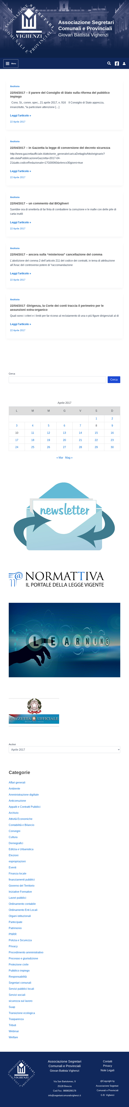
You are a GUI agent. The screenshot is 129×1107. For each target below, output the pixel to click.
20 (64, 440)
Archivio (15, 86)
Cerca (12, 373)
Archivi (12, 744)
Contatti (107, 1061)
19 (48, 440)
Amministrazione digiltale (24, 794)
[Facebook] (117, 63)
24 (16, 447)
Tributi (12, 1025)
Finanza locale (17, 873)
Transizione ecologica (22, 1013)
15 (96, 432)
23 (112, 440)
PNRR (13, 934)
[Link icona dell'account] (124, 63)
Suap (12, 1007)
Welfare (13, 1037)
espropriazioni (17, 861)
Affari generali (17, 782)
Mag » (69, 457)
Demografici (16, 843)
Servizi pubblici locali (21, 988)
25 (32, 447)
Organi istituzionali (20, 916)
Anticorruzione (17, 800)
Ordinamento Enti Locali (23, 909)
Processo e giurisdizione (23, 958)
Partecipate (15, 922)
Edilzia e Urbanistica (21, 849)
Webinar (14, 1031)
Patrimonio (15, 928)
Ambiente (14, 788)
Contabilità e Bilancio (21, 825)
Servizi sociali (17, 994)
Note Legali (107, 1070)
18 (32, 440)
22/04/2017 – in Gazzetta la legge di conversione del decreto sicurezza (60, 147)
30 (112, 447)
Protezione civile (19, 964)
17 (16, 440)
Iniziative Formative (20, 891)
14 (80, 432)
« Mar (59, 457)
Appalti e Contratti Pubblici (24, 806)
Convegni (14, 831)
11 (32, 432)
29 (96, 447)
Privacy (13, 946)
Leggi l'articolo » (20, 116)
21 (80, 440)
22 (96, 440)
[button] (109, 63)
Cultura (13, 837)
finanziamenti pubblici (22, 879)
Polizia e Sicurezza (20, 940)
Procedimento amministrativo (26, 952)
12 (48, 432)
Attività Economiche (20, 818)
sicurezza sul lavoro (20, 1000)
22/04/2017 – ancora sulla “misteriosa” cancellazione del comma (56, 254)
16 (112, 432)
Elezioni (13, 855)
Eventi (12, 867)
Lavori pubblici (17, 897)
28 (80, 447)
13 (64, 432)
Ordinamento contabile (22, 903)
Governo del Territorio (21, 885)
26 (48, 447)
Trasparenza (16, 1019)
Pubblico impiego (19, 970)
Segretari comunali (20, 982)
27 (64, 447)
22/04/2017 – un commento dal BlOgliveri (39, 203)
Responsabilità (18, 976)
